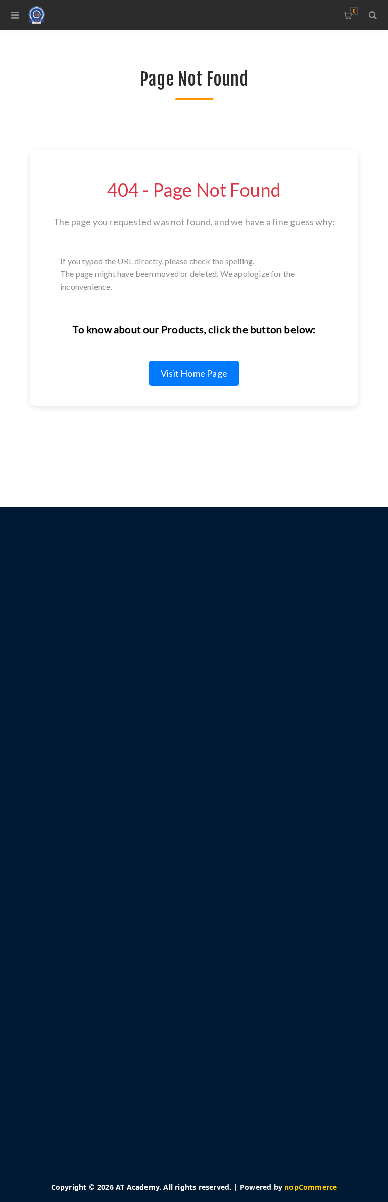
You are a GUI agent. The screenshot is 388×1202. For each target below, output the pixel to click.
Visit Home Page (194, 373)
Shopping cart (354, 11)
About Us (105, 850)
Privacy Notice (113, 820)
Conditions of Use (120, 835)
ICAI (96, 992)
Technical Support (120, 961)
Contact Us (107, 977)
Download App (114, 946)
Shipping (104, 805)
